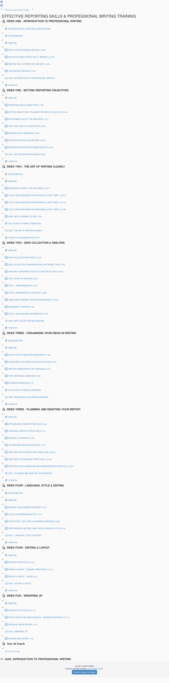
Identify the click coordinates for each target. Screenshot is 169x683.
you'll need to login (95, 668)
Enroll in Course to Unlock (84, 672)
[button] (1, 2)
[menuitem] (1, 6)
